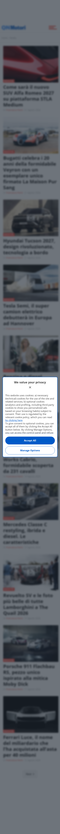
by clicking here (13, 420)
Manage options (30, 450)
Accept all (30, 440)
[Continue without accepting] (30, 387)
